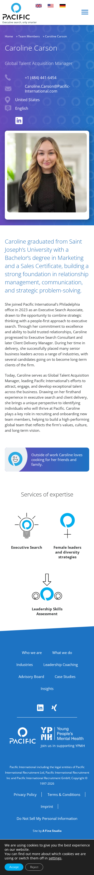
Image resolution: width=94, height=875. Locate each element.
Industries (24, 664)
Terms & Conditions (63, 794)
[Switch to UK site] (38, 5)
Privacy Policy (25, 794)
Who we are (32, 652)
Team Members (29, 36)
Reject (34, 867)
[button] (85, 14)
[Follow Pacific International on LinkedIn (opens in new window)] (40, 707)
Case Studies (65, 676)
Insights (47, 688)
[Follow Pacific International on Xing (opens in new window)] (54, 707)
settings (55, 858)
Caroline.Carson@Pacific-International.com (47, 89)
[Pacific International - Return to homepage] (22, 735)
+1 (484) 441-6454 (40, 77)
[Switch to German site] (62, 5)
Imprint (47, 806)
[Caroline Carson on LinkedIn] (19, 120)
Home (9, 36)
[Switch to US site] (50, 5)
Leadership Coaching (60, 664)
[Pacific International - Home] (19, 13)
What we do (62, 652)
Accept (14, 867)
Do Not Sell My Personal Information (47, 818)
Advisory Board (31, 676)
